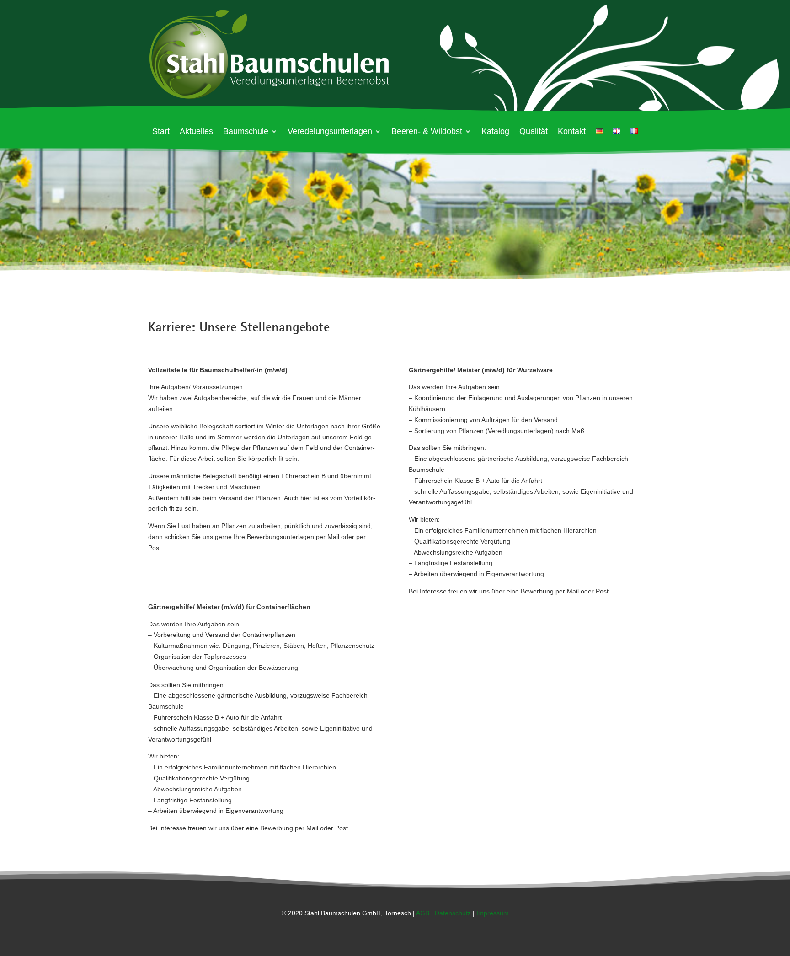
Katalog (495, 132)
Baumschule (245, 132)
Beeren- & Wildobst (426, 132)
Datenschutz (453, 913)
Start (161, 132)
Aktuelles (196, 132)
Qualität (533, 132)
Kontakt (572, 132)
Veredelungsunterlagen (330, 132)
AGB (422, 913)
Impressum (492, 913)
